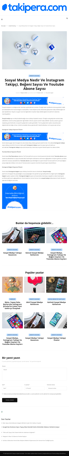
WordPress (63, 453)
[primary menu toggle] (2, 19)
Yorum (4, 366)
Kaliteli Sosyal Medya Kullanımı (56, 303)
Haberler (12, 299)
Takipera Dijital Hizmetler (18, 453)
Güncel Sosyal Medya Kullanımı (34, 254)
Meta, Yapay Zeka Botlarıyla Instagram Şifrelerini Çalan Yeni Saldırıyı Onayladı (12, 305)
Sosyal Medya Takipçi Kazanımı (12, 254)
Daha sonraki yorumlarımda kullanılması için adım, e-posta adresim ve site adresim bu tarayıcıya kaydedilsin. (32, 394)
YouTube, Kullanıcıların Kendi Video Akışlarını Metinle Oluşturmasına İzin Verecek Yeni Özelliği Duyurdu (28, 440)
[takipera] (32, 104)
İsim (3, 385)
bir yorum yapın (49, 93)
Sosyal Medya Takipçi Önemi (56, 339)
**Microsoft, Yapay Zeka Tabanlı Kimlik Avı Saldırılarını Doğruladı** (19, 432)
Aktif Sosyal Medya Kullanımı (34, 303)
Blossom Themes (51, 453)
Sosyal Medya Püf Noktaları (56, 299)
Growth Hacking (34, 76)
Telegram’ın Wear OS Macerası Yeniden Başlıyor (15, 436)
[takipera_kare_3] (14, 208)
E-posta (27, 385)
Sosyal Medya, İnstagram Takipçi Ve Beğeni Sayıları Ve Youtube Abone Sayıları (56, 256)
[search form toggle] (67, 18)
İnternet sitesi (51, 385)
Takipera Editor (24, 93)
